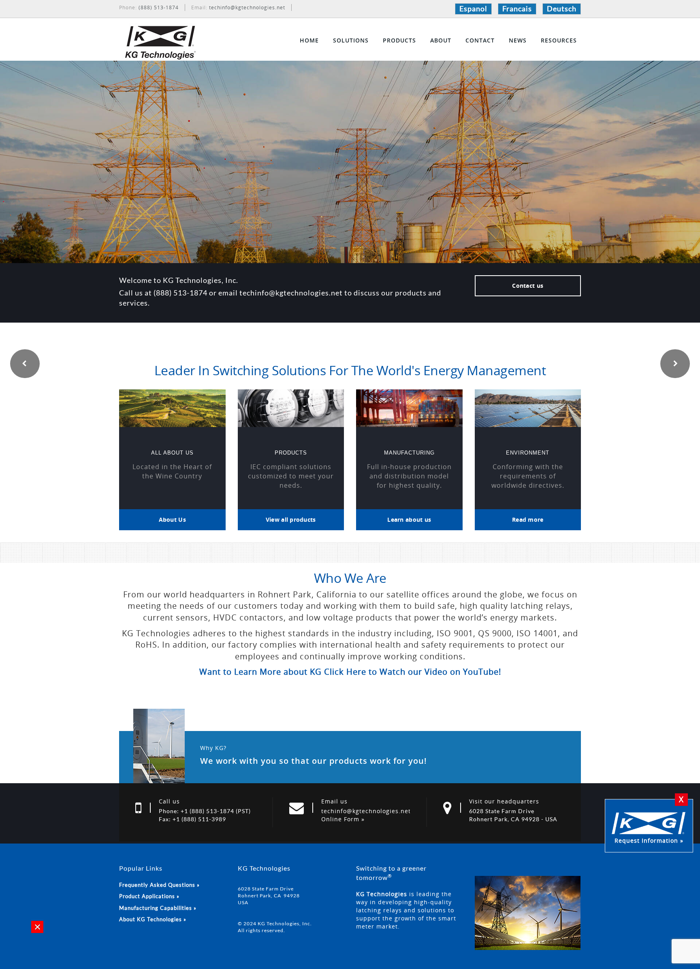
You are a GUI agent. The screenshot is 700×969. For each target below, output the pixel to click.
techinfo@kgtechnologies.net (247, 7)
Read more (528, 519)
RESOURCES (559, 40)
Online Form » (343, 819)
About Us (172, 519)
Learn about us (409, 519)
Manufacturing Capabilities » (157, 908)
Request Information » (649, 840)
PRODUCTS (399, 40)
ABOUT (440, 40)
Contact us (527, 285)
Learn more (350, 189)
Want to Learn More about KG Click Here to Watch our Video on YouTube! (350, 671)
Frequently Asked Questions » (159, 885)
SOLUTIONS (351, 40)
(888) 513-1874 (159, 7)
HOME (309, 40)
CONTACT (480, 40)
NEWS (518, 40)
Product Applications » (149, 896)
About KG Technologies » (152, 919)
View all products (291, 519)
